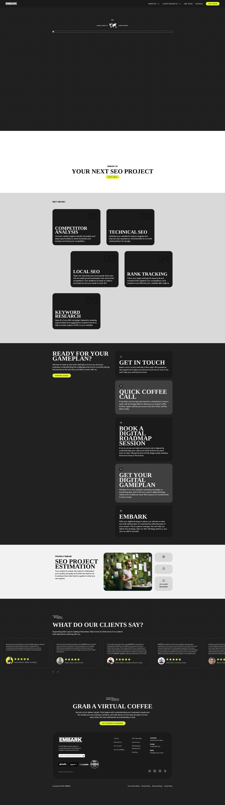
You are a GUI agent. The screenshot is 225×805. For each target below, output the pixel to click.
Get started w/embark (112, 723)
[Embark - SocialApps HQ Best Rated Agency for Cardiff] (63, 765)
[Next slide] (58, 672)
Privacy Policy (146, 786)
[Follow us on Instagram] (160, 771)
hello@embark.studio (156, 753)
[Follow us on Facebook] (149, 771)
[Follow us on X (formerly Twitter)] (165, 771)
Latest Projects (170, 4)
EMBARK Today (61, 376)
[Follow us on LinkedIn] (154, 771)
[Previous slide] (53, 672)
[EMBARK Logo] (11, 3)
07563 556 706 (155, 746)
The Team (188, 4)
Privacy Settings (157, 786)
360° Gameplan (137, 738)
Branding (135, 752)
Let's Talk (212, 4)
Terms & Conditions (134, 786)
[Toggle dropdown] (158, 3)
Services (152, 4)
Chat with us (118, 742)
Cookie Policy (168, 786)
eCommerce (136, 742)
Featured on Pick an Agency (66, 771)
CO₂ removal (117, 746)
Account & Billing (119, 749)
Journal (199, 4)
